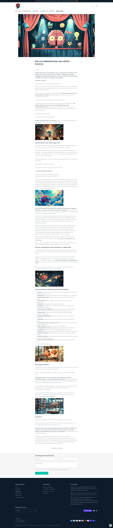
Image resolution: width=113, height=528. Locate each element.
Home (16, 487)
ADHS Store (20, 525)
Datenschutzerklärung (48, 487)
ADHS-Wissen (18, 495)
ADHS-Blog (17, 491)
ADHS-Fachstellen (19, 497)
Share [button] (37, 69)
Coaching (52, 396)
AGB (40, 525)
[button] (36, 11)
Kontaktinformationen (50, 525)
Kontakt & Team (18, 493)
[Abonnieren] (35, 510)
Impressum (45, 493)
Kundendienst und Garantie (49, 489)
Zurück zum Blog (57, 448)
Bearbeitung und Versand (48, 491)
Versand (43, 525)
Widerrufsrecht (26, 525)
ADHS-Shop (17, 489)
